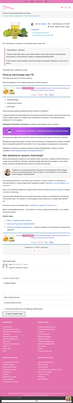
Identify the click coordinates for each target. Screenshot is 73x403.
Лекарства (6, 346)
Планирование (8, 327)
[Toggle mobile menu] (69, 7)
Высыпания (42, 346)
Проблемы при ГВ (44, 334)
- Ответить (25, 264)
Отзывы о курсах (43, 374)
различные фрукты (57, 189)
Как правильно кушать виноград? (43, 35)
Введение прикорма (44, 336)
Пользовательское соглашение (56, 393)
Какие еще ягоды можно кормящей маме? (21, 224)
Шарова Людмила (41, 24)
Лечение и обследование (11, 344)
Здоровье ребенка (44, 339)
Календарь (6, 334)
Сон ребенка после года (11, 362)
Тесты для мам (43, 367)
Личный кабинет (43, 379)
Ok (36, 401)
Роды (4, 351)
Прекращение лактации (10, 381)
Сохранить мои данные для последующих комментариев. (24, 309)
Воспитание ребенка (9, 367)
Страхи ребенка (8, 379)
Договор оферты (45, 395)
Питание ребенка (8, 364)
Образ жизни (7, 348)
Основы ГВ (41, 331)
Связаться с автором (45, 372)
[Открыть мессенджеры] (68, 398)
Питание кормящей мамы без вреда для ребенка (26, 150)
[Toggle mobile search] (66, 7)
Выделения (6, 341)
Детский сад (7, 372)
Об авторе (41, 376)
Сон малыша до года (45, 351)
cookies (19, 397)
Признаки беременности (11, 329)
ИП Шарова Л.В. (12, 393)
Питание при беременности (12, 331)
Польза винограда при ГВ (41, 32)
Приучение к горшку (9, 376)
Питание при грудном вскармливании (19, 227)
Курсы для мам (43, 364)
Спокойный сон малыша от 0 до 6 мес (41, 205)
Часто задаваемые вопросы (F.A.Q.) (50, 369)
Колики (40, 348)
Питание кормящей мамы (46, 329)
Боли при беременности (11, 339)
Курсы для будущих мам (46, 362)
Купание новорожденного (46, 344)
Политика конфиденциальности (32, 395)
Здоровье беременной (10, 336)
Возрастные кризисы (9, 369)
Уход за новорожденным (46, 341)
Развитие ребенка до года (46, 327)
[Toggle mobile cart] (62, 7)
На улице (6, 374)
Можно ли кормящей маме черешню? (19, 220)
